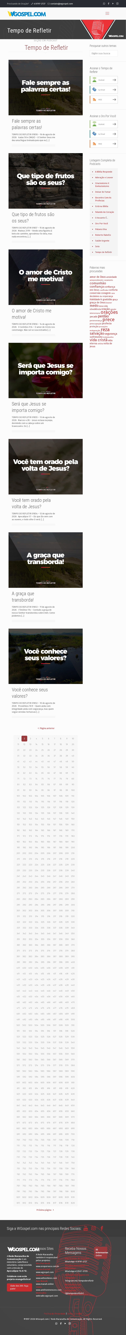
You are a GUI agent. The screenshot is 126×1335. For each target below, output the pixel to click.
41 (18, 761)
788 (61, 1185)
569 (67, 1059)
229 (67, 864)
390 (73, 956)
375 (42, 950)
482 (24, 1014)
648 (61, 1105)
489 (67, 1014)
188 (61, 842)
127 (54, 807)
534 (36, 1042)
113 (30, 801)
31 (18, 756)
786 (48, 1185)
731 (18, 1157)
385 (42, 956)
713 (30, 1145)
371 (18, 950)
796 (48, 1191)
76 (49, 778)
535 (42, 1042)
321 (18, 922)
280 (73, 893)
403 (30, 968)
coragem (106, 293)
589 (67, 1071)
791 (18, 1191)
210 (72, 853)
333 (30, 928)
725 (42, 1151)
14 (36, 744)
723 (30, 1151)
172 (24, 836)
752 (24, 1168)
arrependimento (97, 280)
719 (66, 1145)
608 (61, 1082)
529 (67, 1036)
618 (60, 1088)
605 (42, 1082)
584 (36, 1071)
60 (73, 767)
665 (42, 1117)
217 (54, 859)
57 (55, 767)
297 (54, 905)
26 (48, 750)
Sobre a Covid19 (74, 1313)
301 (18, 910)
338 (61, 928)
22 (24, 750)
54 (36, 767)
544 (36, 1048)
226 (48, 864)
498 (61, 1019)
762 (24, 1174)
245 (42, 876)
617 (54, 1088)
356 (48, 939)
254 (36, 882)
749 (66, 1163)
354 (36, 939)
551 (18, 1054)
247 (54, 876)
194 (36, 847)
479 (66, 1008)
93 (30, 790)
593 (30, 1077)
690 (73, 1128)
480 (73, 1008)
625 (42, 1094)
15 (42, 744)
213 (30, 859)
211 (18, 859)
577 (54, 1065)
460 (73, 996)
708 (61, 1140)
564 (36, 1059)
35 (42, 756)
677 (54, 1122)
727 (54, 1151)
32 (24, 756)
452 (24, 996)
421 (18, 979)
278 (61, 893)
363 (30, 945)
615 (42, 1088)
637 (54, 1099)
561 (18, 1059)
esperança (108, 296)
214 (36, 859)
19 (67, 744)
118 (60, 801)
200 (73, 847)
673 (30, 1122)
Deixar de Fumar (103, 192)
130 (72, 807)
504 (36, 1025)
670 (73, 1117)
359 (67, 939)
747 (54, 1163)
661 (18, 1117)
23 (30, 750)
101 (18, 796)
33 (30, 756)
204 (36, 853)
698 (61, 1134)
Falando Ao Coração (104, 212)
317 (54, 916)
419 (66, 973)
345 (42, 933)
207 (54, 853)
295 (42, 905)
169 (66, 830)
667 (54, 1117)
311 (18, 916)
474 (36, 1008)
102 (24, 796)
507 (54, 1025)
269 (67, 887)
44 (36, 761)
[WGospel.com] (26, 13)
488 (61, 1014)
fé (101, 299)
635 (42, 1099)
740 (72, 1157)
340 (73, 928)
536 (48, 1042)
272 (24, 893)
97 (55, 790)
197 (54, 847)
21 (18, 750)
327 (54, 922)
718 (60, 1145)
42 (24, 761)
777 (54, 1180)
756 (48, 1168)
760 (73, 1168)
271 (18, 893)
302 (24, 910)
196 (48, 847)
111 (18, 801)
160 (72, 824)
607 (54, 1082)
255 (42, 882)
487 (54, 1014)
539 (67, 1042)
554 (36, 1054)
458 (61, 996)
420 (73, 973)
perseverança (96, 320)
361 (18, 945)
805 (42, 1197)
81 (18, 784)
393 (30, 962)
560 (73, 1054)
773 (30, 1180)
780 (73, 1180)
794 (36, 1191)
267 (54, 887)
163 (30, 830)
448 (61, 991)
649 (67, 1105)
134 (36, 813)
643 (30, 1105)
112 (24, 801)
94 (36, 790)
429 (67, 979)
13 (30, 744)
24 (36, 750)
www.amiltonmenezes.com (49, 1290)
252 (24, 882)
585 (42, 1071)
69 (67, 773)
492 (24, 1019)
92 (24, 790)
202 (24, 853)
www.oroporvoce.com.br (47, 1266)
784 (36, 1185)
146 (48, 819)
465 (42, 1002)
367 (54, 945)
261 (18, 887)
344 (36, 933)
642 (24, 1105)
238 (61, 870)
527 (54, 1036)
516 (48, 1031)
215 (42, 859)
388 (61, 956)
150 (72, 819)
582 (24, 1071)
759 (66, 1168)
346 (48, 933)
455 (42, 996)
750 (73, 1163)
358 (61, 939)
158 (60, 824)
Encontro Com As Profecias (103, 199)
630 (73, 1094)
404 (36, 968)
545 (42, 1048)
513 (30, 1031)
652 (24, 1111)
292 (24, 905)
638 (61, 1099)
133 (30, 813)
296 (48, 905)
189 (66, 842)
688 (61, 1128)
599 (67, 1077)
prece (108, 319)
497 (54, 1019)
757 (54, 1168)
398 (61, 962)
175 (42, 836)
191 (18, 847)
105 (42, 796)
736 (48, 1157)
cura (113, 293)
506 (48, 1025)
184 (36, 842)
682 (24, 1128)
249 (67, 876)
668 (61, 1117)
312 (24, 916)
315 (42, 916)
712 (24, 1145)
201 (18, 853)
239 (67, 870)
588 (61, 1071)
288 (61, 899)
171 (18, 836)
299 (67, 905)
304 (36, 910)
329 (67, 922)
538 (61, 1042)
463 (30, 1002)
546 (48, 1048)
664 (36, 1117)
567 (54, 1059)
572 (24, 1065)
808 (61, 1197)
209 (67, 853)
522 (24, 1036)
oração (105, 309)
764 (36, 1174)
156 (48, 824)
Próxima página (44, 1210)
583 (30, 1071)
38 (61, 756)
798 (61, 1191)
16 (49, 744)
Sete (97, 246)
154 (36, 824)
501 (18, 1025)
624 (36, 1094)
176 (48, 836)
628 (61, 1094)
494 (36, 1019)
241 (18, 876)
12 (24, 744)
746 (48, 1163)
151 (18, 824)
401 (18, 968)
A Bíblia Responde (103, 171)
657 (54, 1111)
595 (42, 1077)
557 (54, 1054)
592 (24, 1077)
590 (73, 1071)
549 (67, 1048)
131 (18, 813)
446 (48, 991)
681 (18, 1128)
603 (30, 1082)
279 (66, 893)
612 (24, 1088)
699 (67, 1134)
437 (54, 985)
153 (30, 824)
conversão (95, 293)
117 (54, 801)
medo (94, 305)
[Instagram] (117, 3)
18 (61, 744)
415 (42, 973)
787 (54, 1185)
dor (101, 296)
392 (24, 962)
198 (60, 847)
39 (67, 756)
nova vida (103, 306)
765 (42, 1174)
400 (73, 962)
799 (66, 1191)
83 (30, 784)
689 (67, 1128)
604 (36, 1082)
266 (48, 887)
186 (48, 842)
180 (73, 836)
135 (42, 813)
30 (73, 750)
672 (24, 1122)
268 (61, 887)
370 (73, 945)
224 (36, 864)
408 (61, 968)
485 (42, 1014)
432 (24, 985)
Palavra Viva (101, 229)
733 (30, 1157)
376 (48, 950)
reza (105, 329)
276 (48, 893)
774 (36, 1180)
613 (30, 1088)
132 (24, 813)
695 (42, 1134)
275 (42, 893)
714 (36, 1145)
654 (36, 1111)
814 (36, 1203)
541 (18, 1048)
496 (48, 1019)
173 (30, 836)
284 (36, 899)
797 (54, 1191)
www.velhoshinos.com (46, 1278)
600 (73, 1077)
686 (48, 1128)
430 (73, 979)
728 (61, 1151)
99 (67, 790)
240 (73, 870)
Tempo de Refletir (103, 252)
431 (18, 985)
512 (24, 1031)
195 (42, 847)
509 (67, 1025)
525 (42, 1036)
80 (73, 778)
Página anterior (47, 728)
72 (24, 778)
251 (18, 882)
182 (24, 842)
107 (54, 796)
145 (42, 819)
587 (54, 1071)
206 (48, 853)
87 (54, 784)
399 (67, 962)
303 (30, 910)
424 (36, 979)
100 (73, 790)
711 (18, 1145)
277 (54, 893)
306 (48, 910)
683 (30, 1128)
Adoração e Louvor (104, 177)
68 (61, 773)
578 (61, 1065)
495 (42, 1019)
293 (30, 905)
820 (73, 1203)
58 (61, 767)
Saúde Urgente (102, 240)
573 (30, 1065)
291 (18, 905)
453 (30, 996)
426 (48, 979)
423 (30, 979)
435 (42, 985)
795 (42, 1191)
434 (36, 985)
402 (24, 968)
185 (42, 842)
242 (24, 876)
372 (24, 950)
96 (48, 790)
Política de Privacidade (54, 1313)
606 (48, 1082)
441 (18, 991)
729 (66, 1151)
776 (48, 1180)
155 (42, 824)
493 (30, 1019)
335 (42, 928)
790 (73, 1185)
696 (48, 1134)
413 (30, 973)
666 (48, 1117)
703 (30, 1140)
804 (36, 1197)
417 (54, 973)
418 (60, 973)
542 (24, 1048)
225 (42, 864)
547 (54, 1048)
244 (36, 876)
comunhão (98, 283)
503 (30, 1025)
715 (42, 1145)
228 (61, 864)
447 (54, 991)
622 (24, 1094)
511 (18, 1031)
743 (30, 1163)
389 (67, 956)
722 (24, 1151)
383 (30, 956)
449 (67, 991)
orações (109, 312)
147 (54, 819)
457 (54, 996)
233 (30, 870)
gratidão (107, 299)
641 (18, 1105)
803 (30, 1197)
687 (54, 1128)
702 (24, 1140)
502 (24, 1025)
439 (67, 985)
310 (72, 910)
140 (72, 813)
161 (18, 830)
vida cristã (98, 340)
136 (48, 813)
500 (73, 1019)
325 (42, 922)
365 (42, 945)
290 (73, 899)
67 (55, 773)
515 (42, 1031)
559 (67, 1054)
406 (48, 968)
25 (42, 750)
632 (24, 1099)
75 (43, 778)
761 (18, 1174)
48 (61, 761)
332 (24, 928)
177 (54, 836)
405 (42, 968)
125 (42, 807)
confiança (97, 286)
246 (48, 876)
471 (18, 1008)
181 (18, 842)
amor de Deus (98, 276)
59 (67, 767)
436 (48, 985)
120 (72, 801)
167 (54, 830)
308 (61, 910)
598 (61, 1077)
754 (36, 1168)
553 (30, 1054)
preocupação (96, 323)
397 (54, 962)
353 (30, 939)
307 (54, 910)
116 (48, 801)
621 (18, 1094)
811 (18, 1203)
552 (24, 1054)
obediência (95, 309)
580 (73, 1065)
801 (18, 1197)
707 (54, 1140)
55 (42, 767)
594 (36, 1077)
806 (49, 1197)
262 (24, 887)
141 (18, 819)
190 (72, 842)
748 (60, 1163)
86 (48, 784)
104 (36, 796)
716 (48, 1145)
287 (54, 899)
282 (24, 899)
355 (42, 939)
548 (61, 1048)
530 (73, 1036)
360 (73, 939)
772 (24, 1180)
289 (67, 899)
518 (60, 1031)
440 (73, 985)
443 (30, 991)
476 (48, 1008)
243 (30, 876)
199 (66, 847)
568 (61, 1059)
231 (18, 870)
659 (67, 1111)
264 (36, 887)
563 (30, 1059)
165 (42, 830)
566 (48, 1059)
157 (54, 824)
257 (54, 882)
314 (36, 916)
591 (18, 1077)
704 (36, 1140)
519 (66, 1031)
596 (48, 1077)
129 (66, 807)
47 (55, 761)
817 (54, 1203)
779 (66, 1180)
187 (54, 842)
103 (30, 796)
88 (60, 784)
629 (67, 1094)
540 (73, 1042)
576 (48, 1065)
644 (36, 1105)
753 (30, 1168)
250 (73, 876)
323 (30, 922)
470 (73, 1002)
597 (54, 1077)
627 (54, 1094)
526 (48, 1036)
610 (72, 1082)
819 (66, 1203)
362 (24, 945)
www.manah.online (45, 1284)
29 (67, 750)
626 (48, 1094)
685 (42, 1128)
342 (24, 933)
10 (73, 738)
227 (54, 864)
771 (18, 1180)
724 (36, 1151)
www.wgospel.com (45, 1272)
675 (42, 1122)
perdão (103, 316)
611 (18, 1088)
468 (61, 1002)
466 (48, 1002)
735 (42, 1157)
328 (61, 922)
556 (48, 1054)
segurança (111, 333)
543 (30, 1048)
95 (42, 790)
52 (24, 767)
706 (48, 1140)
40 (73, 756)
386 (48, 956)
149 (66, 819)
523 (30, 1036)
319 (66, 916)
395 (42, 962)
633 (30, 1099)
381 (18, 956)
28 (61, 750)
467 (54, 1002)
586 (48, 1071)
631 (18, 1099)
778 (60, 1180)
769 (66, 1174)
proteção (94, 326)
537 (54, 1042)
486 (48, 1014)
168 (60, 830)
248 (61, 876)
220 (73, 859)
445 (42, 991)
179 (66, 836)
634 (36, 1099)
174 (36, 836)
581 (18, 1071)
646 (48, 1105)
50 (73, 761)
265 (42, 887)
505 (42, 1025)
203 (30, 853)
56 (48, 767)
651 (18, 1111)
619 (66, 1088)
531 (18, 1042)
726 (48, 1151)
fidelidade (95, 299)
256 (48, 882)
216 (48, 859)
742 (24, 1163)
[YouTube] (113, 3)
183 (30, 842)
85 (42, 784)
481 (18, 1014)
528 (61, 1036)
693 (30, 1134)
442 (24, 991)
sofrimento (96, 336)
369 (67, 945)
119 (66, 801)
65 (42, 773)
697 (54, 1134)
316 (48, 916)
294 (36, 905)
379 (66, 950)
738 (61, 1157)
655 (42, 1111)
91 (18, 790)
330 (73, 922)
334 (36, 928)
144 (36, 819)
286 (48, 899)
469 (67, 1002)
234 (36, 870)
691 (18, 1134)
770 (72, 1174)
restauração (95, 330)
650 (73, 1105)
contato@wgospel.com (61, 3)
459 (67, 996)
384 (36, 956)
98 (61, 790)
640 (73, 1099)
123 (30, 807)
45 (42, 761)
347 (54, 933)
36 (48, 756)
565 (42, 1059)
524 (36, 1036)
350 (73, 933)
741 (18, 1163)
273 (30, 893)
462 (24, 1002)
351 (18, 939)
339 (67, 928)
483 (30, 1014)
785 (42, 1185)
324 (36, 922)
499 (67, 1019)
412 (24, 973)
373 (30, 950)
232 (24, 870)
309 (67, 910)
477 (54, 1008)
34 (36, 756)
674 (36, 1122)
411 (18, 973)
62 (24, 773)
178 (60, 836)
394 (36, 962)
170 (72, 830)
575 (42, 1065)
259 (67, 882)
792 (24, 1191)
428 (61, 979)
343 (30, 933)
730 (73, 1151)
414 (36, 973)
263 (30, 887)
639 (67, 1099)
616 (48, 1088)
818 (61, 1203)
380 (73, 950)
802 (24, 1197)
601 (18, 1082)
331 (18, 928)
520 (73, 1031)
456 (48, 996)
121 (18, 807)
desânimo (94, 296)
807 (54, 1197)
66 (48, 773)
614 (36, 1088)
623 (30, 1094)
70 (73, 773)
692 (24, 1134)
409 (67, 968)
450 (73, 991)
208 (61, 853)
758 (61, 1168)
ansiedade (111, 277)
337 (54, 928)
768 (61, 1174)
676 (48, 1122)
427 (54, 979)
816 (48, 1203)
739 (66, 1157)
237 (54, 870)
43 (30, 761)
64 (36, 773)
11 (18, 744)
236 (48, 870)
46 (48, 761)
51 (18, 767)
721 (18, 1151)
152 (24, 824)
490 (73, 1014)
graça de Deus (98, 302)
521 (18, 1036)
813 (30, 1203)
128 (60, 807)
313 (30, 916)
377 (54, 950)
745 (42, 1163)
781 (18, 1185)
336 (48, 928)
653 (30, 1111)
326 (48, 922)
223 (30, 864)
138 (60, 813)
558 (61, 1054)
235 (42, 870)
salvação (97, 333)
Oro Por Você (101, 223)
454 (36, 996)
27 (55, 750)
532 (24, 1042)
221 (18, 864)
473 (30, 1008)
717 (54, 1145)
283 (30, 899)
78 (61, 778)
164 (36, 830)
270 (73, 887)
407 (54, 968)
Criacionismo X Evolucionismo (102, 184)
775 (42, 1180)
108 (61, 796)
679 (66, 1122)
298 (61, 905)
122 (24, 807)
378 (61, 950)
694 (36, 1134)
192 (24, 847)
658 (61, 1111)
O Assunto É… (101, 218)
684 (36, 1128)
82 (24, 784)
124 (36, 807)
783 (30, 1185)
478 (61, 1008)
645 (42, 1105)
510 (72, 1025)
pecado (93, 316)
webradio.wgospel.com (47, 1296)
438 (61, 985)
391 (18, 962)
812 (24, 1203)
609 (67, 1082)
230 (73, 864)
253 (30, 882)
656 (48, 1111)
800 (73, 1191)
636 (48, 1099)
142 (24, 819)
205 (42, 853)
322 (24, 922)
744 (36, 1163)
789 (67, 1185)
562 (24, 1059)
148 (60, 819)
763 (30, 1174)
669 (67, 1117)
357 (54, 939)
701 (18, 1140)
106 (48, 796)
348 (61, 933)
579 (66, 1065)
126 (48, 807)
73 (30, 778)
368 (61, 945)
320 (73, 916)
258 (61, 882)
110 (72, 796)
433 (30, 985)
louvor (109, 303)
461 (18, 1002)
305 (42, 910)
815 (42, 1203)
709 (67, 1140)
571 (18, 1065)
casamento (108, 280)
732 (24, 1157)
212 (24, 859)
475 (42, 1008)
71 (18, 778)
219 (66, 859)
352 (24, 939)
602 (24, 1082)
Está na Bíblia (101, 206)
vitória (100, 343)
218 (60, 859)
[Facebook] (108, 3)
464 (36, 1002)
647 (54, 1105)
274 (36, 893)
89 (67, 784)
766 (48, 1174)
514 (36, 1031)
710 (72, 1140)
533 (30, 1042)
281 (18, 899)
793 (30, 1191)
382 (24, 956)
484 (36, 1014)
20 (73, 744)
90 (73, 784)
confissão (104, 290)
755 (42, 1168)
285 (42, 899)
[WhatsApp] (104, 3)
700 (73, 1134)
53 (30, 767)
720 (73, 1145)
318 (60, 916)
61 (18, 773)
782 (24, 1185)
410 (72, 968)
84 (36, 784)
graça (115, 299)
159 (66, 824)
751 (18, 1168)
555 (42, 1054)
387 (54, 956)
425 (42, 979)
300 (73, 905)
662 (24, 1117)
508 (61, 1025)
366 (48, 945)
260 (73, 882)
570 (73, 1059)
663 (30, 1117)
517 (54, 1031)
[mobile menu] (107, 13)
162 (24, 830)
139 (66, 813)
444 (36, 991)
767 (54, 1174)
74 (36, 778)
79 (67, 778)
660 (73, 1111)
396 (48, 962)
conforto (113, 290)
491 (18, 1019)
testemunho (108, 337)
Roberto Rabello (103, 235)
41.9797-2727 (39, 3)
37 (55, 756)
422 (24, 979)
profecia (107, 323)
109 (66, 796)
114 (36, 801)
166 (48, 830)
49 (67, 761)
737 (54, 1157)
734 (36, 1157)
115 (42, 801)
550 (73, 1048)
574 (36, 1065)
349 (67, 933)
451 (18, 996)
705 (42, 1140)
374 (36, 950)
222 (24, 864)
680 (73, 1122)
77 (55, 778)
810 (73, 1197)
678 (61, 1122)
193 (30, 847)
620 (73, 1088)
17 (55, 744)
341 (18, 933)
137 (54, 813)
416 (48, 973)
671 (18, 1122)
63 (30, 773)
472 (24, 1008)
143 (30, 819)
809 (67, 1197)
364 (36, 945)
